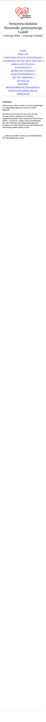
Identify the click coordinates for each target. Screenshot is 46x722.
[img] (23, 13)
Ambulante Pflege (22, 64)
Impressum (23, 94)
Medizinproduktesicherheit (23, 87)
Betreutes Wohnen (22, 71)
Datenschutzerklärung (23, 91)
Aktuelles (23, 81)
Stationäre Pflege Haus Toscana (22, 61)
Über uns (23, 54)
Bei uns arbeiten (22, 77)
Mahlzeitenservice (22, 74)
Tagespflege (22, 67)
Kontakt (23, 84)
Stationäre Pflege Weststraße (22, 57)
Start (23, 51)
